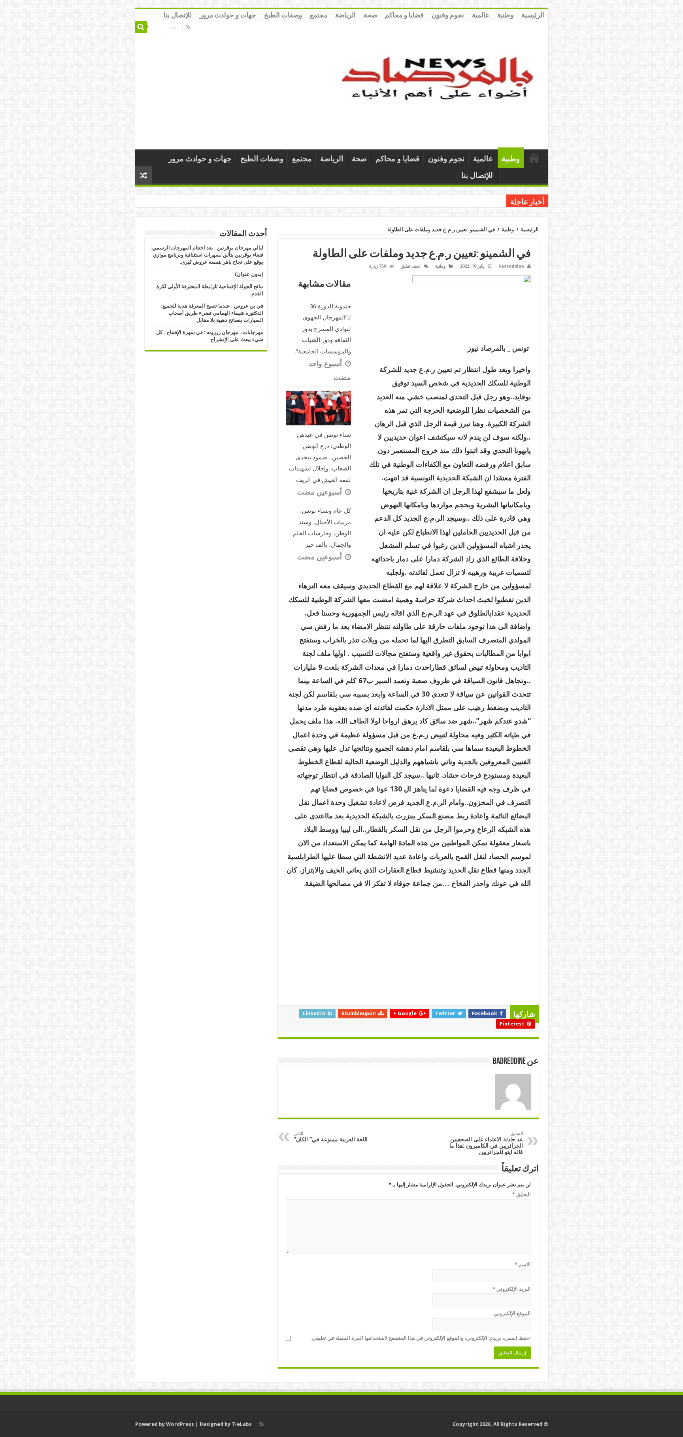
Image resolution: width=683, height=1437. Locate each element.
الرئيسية (532, 15)
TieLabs (242, 1424)
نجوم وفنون (448, 15)
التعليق (521, 1194)
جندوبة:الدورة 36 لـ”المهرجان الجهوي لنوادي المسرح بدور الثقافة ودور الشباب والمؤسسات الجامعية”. (322, 329)
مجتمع (318, 15)
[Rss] (188, 27)
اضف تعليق (411, 266)
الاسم (523, 1264)
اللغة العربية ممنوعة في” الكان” (331, 1136)
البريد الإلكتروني (511, 1289)
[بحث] (141, 27)
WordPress (180, 1424)
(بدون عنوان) (249, 274)
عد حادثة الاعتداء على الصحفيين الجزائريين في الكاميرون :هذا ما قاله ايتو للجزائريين (486, 1143)
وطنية (505, 15)
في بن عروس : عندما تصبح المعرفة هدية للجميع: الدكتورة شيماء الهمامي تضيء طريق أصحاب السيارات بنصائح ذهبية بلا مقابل (212, 313)
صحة (370, 15)
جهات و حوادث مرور (228, 15)
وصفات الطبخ (283, 15)
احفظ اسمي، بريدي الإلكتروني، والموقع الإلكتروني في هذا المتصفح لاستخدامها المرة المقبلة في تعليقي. (420, 1338)
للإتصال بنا (178, 15)
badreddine (511, 266)
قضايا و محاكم (404, 15)
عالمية (480, 15)
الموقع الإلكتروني (512, 1313)
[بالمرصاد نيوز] (442, 83)
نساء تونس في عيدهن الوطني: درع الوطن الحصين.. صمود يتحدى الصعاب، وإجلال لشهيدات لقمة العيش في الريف (320, 457)
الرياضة (345, 15)
